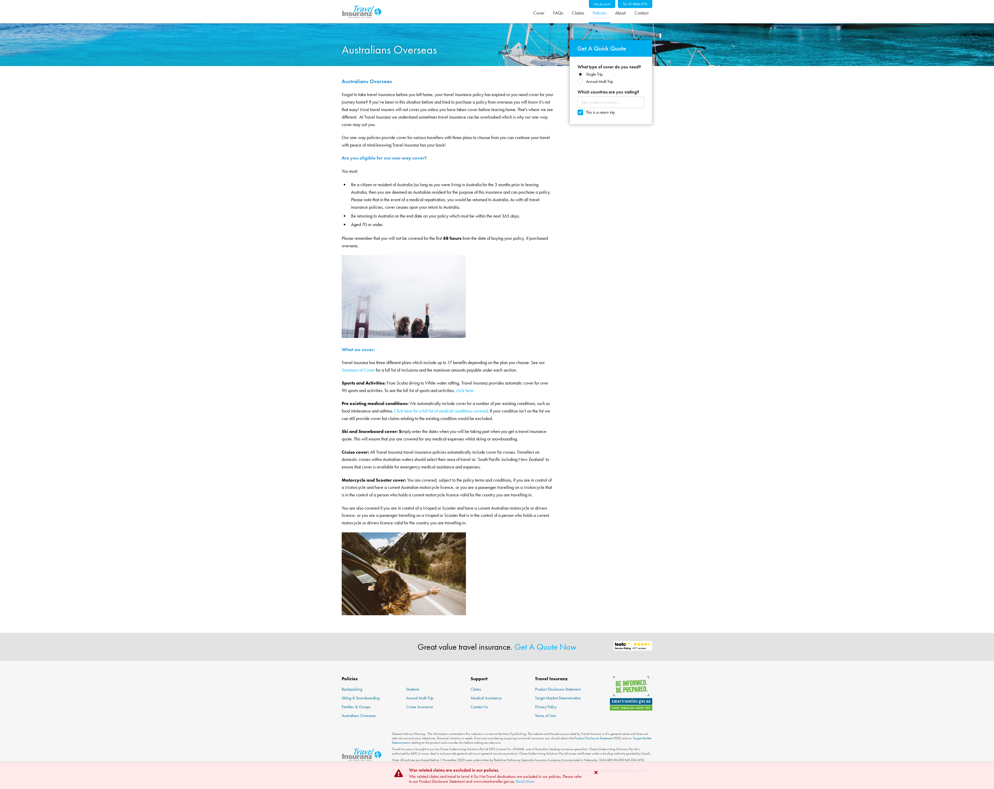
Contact (641, 13)
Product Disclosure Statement (558, 689)
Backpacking (352, 689)
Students (412, 689)
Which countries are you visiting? (608, 92)
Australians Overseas (359, 715)
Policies (599, 13)
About (620, 13)
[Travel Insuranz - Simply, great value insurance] (362, 11)
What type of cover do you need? (609, 66)
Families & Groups (356, 707)
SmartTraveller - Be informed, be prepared (631, 693)
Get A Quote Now (545, 646)
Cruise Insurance (419, 707)
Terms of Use (545, 715)
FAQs (558, 13)
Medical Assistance (486, 698)
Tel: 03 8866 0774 (635, 4)
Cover (538, 13)
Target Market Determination (558, 698)
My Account (602, 4)
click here (464, 390)
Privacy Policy (546, 707)
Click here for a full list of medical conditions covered (441, 411)
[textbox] (604, 102)
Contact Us (479, 707)
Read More (525, 781)
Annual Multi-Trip (419, 698)
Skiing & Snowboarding (360, 698)
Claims (578, 13)
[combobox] (611, 102)
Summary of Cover (358, 370)
